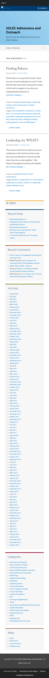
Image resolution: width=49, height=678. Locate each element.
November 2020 (15, 334)
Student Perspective (16, 613)
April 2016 (13, 441)
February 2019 (14, 376)
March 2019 (14, 374)
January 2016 (14, 449)
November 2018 (15, 384)
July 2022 (13, 296)
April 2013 (13, 529)
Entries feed (14, 641)
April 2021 (13, 323)
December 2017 (15, 411)
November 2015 (15, 454)
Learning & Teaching (16, 586)
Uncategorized (15, 618)
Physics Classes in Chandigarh (20, 255)
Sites (15, 671)
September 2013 (15, 518)
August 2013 (14, 521)
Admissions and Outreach (18, 562)
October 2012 (14, 545)
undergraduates (12, 122)
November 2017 (15, 414)
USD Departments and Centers (20, 621)
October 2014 (14, 486)
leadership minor (30, 116)
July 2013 (13, 524)
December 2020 (15, 331)
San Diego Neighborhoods (19, 599)
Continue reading (14, 95)
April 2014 (13, 502)
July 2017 (13, 425)
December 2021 (15, 312)
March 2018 (14, 403)
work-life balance (29, 122)
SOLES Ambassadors (20, 105)
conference (30, 111)
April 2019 (13, 371)
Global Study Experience (18, 219)
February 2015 (14, 475)
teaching (34, 119)
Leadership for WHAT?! (22, 140)
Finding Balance (17, 68)
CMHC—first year (26, 266)
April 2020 (13, 347)
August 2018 (14, 390)
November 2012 (15, 542)
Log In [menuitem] (3, 3)
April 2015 (13, 470)
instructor (17, 113)
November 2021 (15, 315)
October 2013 (14, 515)
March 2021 (14, 326)
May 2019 (13, 368)
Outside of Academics (17, 594)
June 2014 (13, 497)
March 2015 (14, 473)
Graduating (13, 581)
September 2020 (15, 339)
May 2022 (13, 299)
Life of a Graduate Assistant (19, 589)
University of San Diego (28, 671)
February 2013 (14, 534)
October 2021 (14, 318)
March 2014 (14, 505)
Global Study (14, 575)
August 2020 (14, 342)
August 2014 (14, 491)
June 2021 (13, 320)
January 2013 (14, 537)
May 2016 (13, 438)
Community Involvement (18, 567)
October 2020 (14, 336)
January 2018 (14, 409)
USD (20, 122)
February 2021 (14, 328)
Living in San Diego (16, 591)
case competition (18, 111)
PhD (7, 119)
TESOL (12, 615)
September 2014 (15, 489)
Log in (12, 638)
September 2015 (15, 459)
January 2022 (14, 310)
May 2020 (13, 344)
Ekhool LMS (13, 266)
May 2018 (13, 398)
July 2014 (13, 494)
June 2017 (13, 427)
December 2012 (15, 539)
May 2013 (13, 526)
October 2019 (14, 358)
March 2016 (14, 443)
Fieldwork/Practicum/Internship (20, 573)
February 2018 (14, 406)
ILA (12, 113)
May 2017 (13, 430)
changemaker (24, 180)
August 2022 (14, 294)
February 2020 (14, 350)
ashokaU (15, 180)
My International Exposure (18, 227)
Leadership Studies (20, 174)
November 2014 (15, 483)
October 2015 (14, 457)
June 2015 (13, 465)
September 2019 (15, 360)
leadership (19, 116)
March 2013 (14, 531)
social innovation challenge (20, 119)
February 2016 (14, 446)
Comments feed (15, 643)
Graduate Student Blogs (22, 102)
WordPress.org (14, 646)
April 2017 (13, 433)
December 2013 (15, 513)
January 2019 (14, 379)
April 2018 (13, 401)
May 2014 (13, 499)
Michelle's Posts (18, 185)
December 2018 (15, 382)
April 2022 (13, 302)
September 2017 (15, 419)
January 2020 (14, 352)
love (38, 116)
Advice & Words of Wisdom (19, 565)
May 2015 (13, 467)
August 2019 (14, 363)
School (12, 602)
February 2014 (14, 507)
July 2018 (13, 393)
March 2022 (14, 304)
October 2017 (14, 417)
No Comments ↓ (23, 73)
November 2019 (15, 355)
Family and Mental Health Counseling (22, 570)
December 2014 (15, 481)
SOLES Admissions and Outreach (23, 30)
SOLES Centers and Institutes (19, 610)
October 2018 (14, 387)
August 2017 (14, 422)
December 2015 (15, 451)
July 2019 (13, 366)
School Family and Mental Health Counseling (25, 605)
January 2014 (14, 510)
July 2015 (13, 462)
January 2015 (14, 478)
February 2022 (14, 307)
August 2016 (14, 435)
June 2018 (13, 395)
